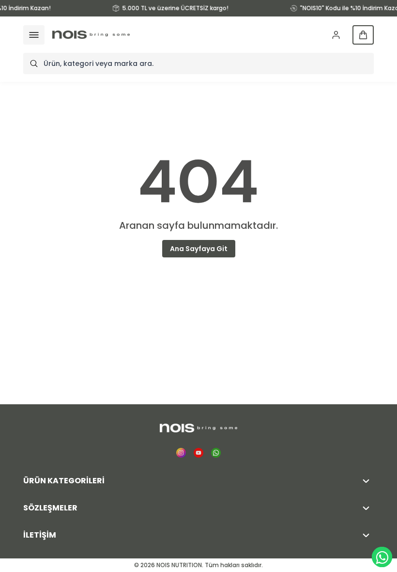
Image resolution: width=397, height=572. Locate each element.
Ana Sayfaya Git (199, 249)
